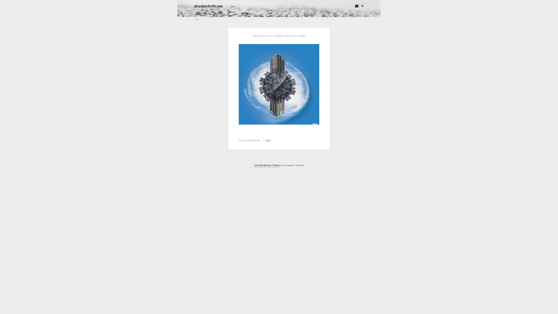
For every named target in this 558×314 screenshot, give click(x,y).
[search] (362, 6)
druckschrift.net (208, 6)
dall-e (268, 140)
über (232, 6)
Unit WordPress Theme (267, 165)
